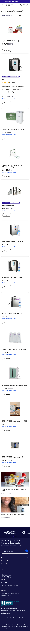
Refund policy (12, 610)
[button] (13, 536)
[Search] (24, 5)
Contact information (14, 612)
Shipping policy (5, 612)
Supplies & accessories (8, 561)
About (3, 570)
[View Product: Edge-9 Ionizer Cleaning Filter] (15, 309)
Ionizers (3, 558)
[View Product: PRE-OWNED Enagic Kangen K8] (15, 453)
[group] (10, 532)
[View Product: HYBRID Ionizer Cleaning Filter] (15, 273)
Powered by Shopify (13, 608)
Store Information (6, 564)
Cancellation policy (5, 613)
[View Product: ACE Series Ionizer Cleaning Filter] (15, 237)
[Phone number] (21, 5)
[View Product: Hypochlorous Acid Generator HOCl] (15, 381)
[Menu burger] (2, 5)
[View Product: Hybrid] (15, 81)
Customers (4, 567)
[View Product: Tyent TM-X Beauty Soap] (15, 36)
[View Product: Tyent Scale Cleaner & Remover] (15, 125)
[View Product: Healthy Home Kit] (15, 200)
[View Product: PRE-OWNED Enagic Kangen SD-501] (15, 417)
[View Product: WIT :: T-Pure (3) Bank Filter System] (15, 345)
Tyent (6, 608)
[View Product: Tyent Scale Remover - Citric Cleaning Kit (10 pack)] (15, 162)
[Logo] (10, 5)
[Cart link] (27, 5)
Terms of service (21, 610)
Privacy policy (4, 610)
